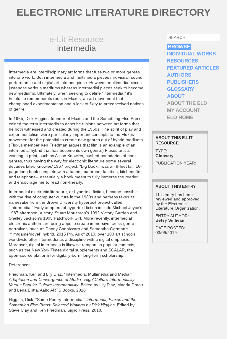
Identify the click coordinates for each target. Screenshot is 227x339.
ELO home (180, 117)
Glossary (180, 89)
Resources (182, 61)
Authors (179, 75)
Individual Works (191, 54)
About (175, 96)
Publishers (183, 82)
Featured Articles (193, 68)
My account (183, 110)
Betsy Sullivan (169, 220)
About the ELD (187, 103)
